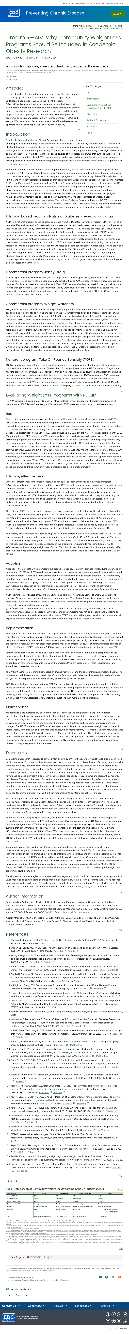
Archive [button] (106, 1306)
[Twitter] (113, 1314)
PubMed (72, 951)
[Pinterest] (113, 1321)
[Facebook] (108, 1314)
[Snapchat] (119, 1321)
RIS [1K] (48, 1257)
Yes (9, 1295)
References (92, 126)
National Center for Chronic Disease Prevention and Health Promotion (42, 1280)
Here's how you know (113, 3)
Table (89, 132)
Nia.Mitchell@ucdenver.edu (75, 912)
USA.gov (123, 1328)
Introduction (93, 98)
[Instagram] (119, 1314)
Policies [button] (59, 1306)
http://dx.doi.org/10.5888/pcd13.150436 (39, 72)
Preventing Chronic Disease (55, 13)
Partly (18, 1295)
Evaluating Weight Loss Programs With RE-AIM (99, 106)
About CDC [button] (35, 1306)
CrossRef (58, 951)
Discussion (92, 114)
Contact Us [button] (9, 1306)
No (26, 1295)
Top (80, 130)
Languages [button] (82, 1306)
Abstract (91, 92)
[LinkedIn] (125, 1314)
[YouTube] (108, 1321)
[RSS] (125, 1321)
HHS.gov (113, 1328)
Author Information (96, 120)
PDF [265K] (35, 1257)
